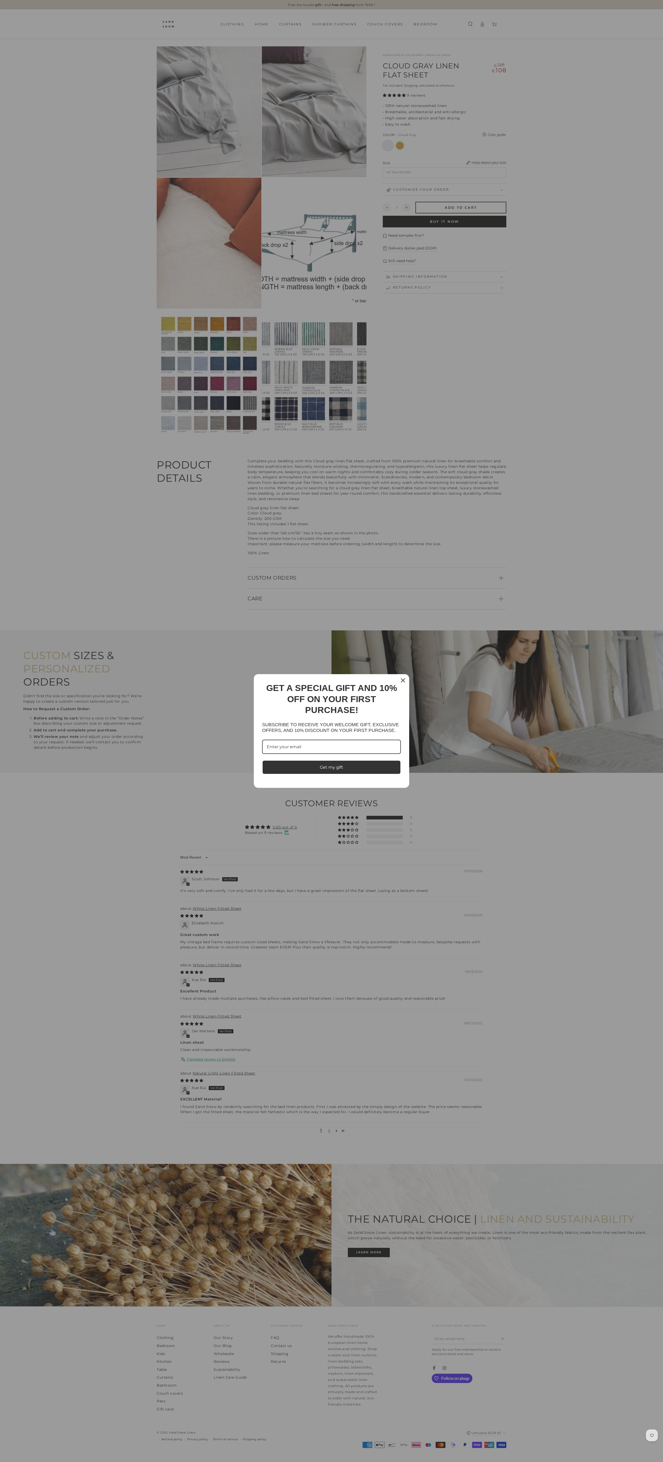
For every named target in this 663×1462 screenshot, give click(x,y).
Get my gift (331, 767)
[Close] (403, 680)
